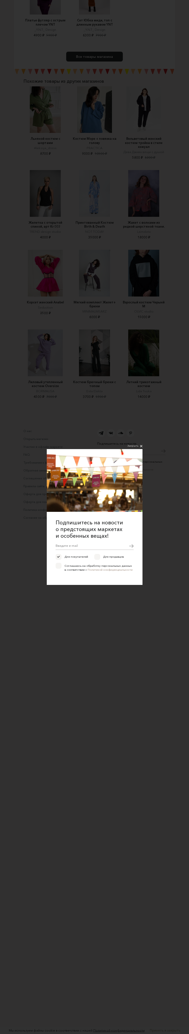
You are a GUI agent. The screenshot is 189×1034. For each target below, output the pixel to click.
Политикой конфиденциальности (110, 569)
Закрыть (132, 445)
